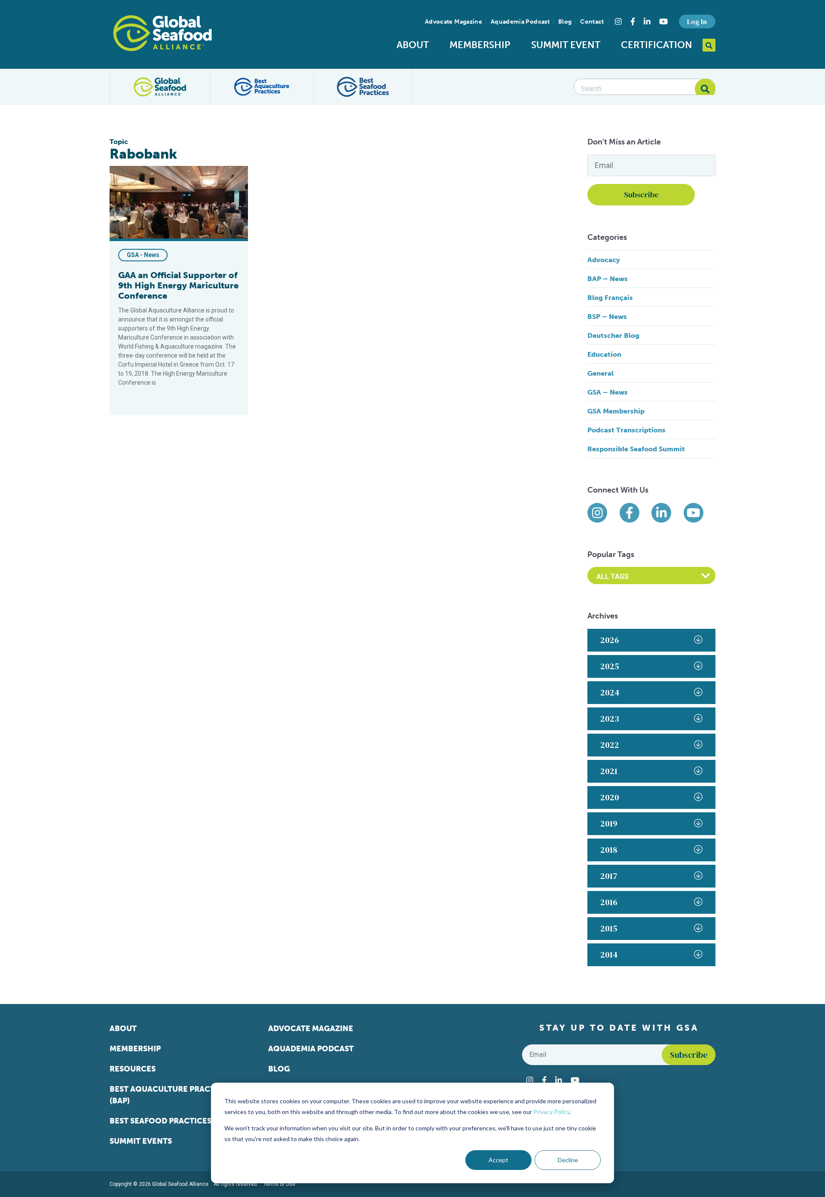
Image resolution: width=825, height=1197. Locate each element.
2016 (608, 902)
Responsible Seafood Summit (636, 449)
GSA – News (607, 392)
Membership (479, 45)
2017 (608, 876)
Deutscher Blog (613, 335)
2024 (610, 692)
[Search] (705, 89)
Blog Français (610, 298)
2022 (609, 745)
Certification (656, 45)
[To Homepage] (162, 33)
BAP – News (607, 279)
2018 (608, 850)
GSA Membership (616, 411)
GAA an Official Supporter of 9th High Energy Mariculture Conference (178, 285)
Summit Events (141, 1141)
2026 (609, 640)
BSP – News (607, 316)
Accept (498, 1159)
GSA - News (143, 254)
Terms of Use (279, 1184)
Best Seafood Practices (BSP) (171, 1121)
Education (604, 354)
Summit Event (565, 45)
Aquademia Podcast (520, 21)
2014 (609, 955)
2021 (608, 771)
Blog (564, 21)
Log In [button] (697, 21)
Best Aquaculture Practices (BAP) (171, 1094)
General (600, 373)
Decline (568, 1159)
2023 (609, 719)
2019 (608, 823)
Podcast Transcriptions (626, 430)
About (413, 45)
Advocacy (603, 260)
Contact (592, 21)
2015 (608, 928)
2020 (609, 797)
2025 (609, 666)
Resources (133, 1069)
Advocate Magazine (453, 21)
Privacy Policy (551, 1111)
